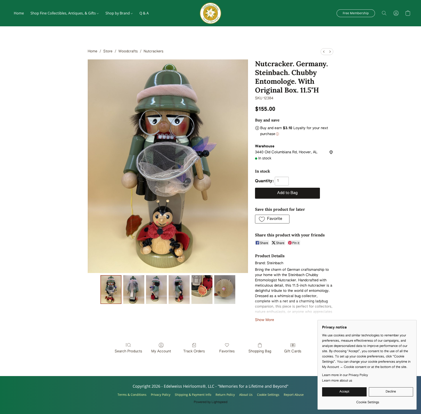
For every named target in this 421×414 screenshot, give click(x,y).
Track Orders (194, 351)
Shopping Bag (259, 351)
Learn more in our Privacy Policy (345, 375)
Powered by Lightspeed (210, 402)
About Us (246, 395)
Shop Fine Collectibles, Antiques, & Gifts (63, 13)
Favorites (227, 351)
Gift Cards (292, 351)
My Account (161, 351)
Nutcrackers (153, 51)
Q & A (144, 13)
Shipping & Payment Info (193, 395)
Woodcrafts (128, 51)
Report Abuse (294, 395)
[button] (210, 13)
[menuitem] (324, 51)
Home (19, 13)
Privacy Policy (160, 395)
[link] (367, 400)
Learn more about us (337, 380)
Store (107, 51)
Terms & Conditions (132, 395)
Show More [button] (264, 320)
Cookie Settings (268, 395)
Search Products (128, 351)
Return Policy (225, 395)
